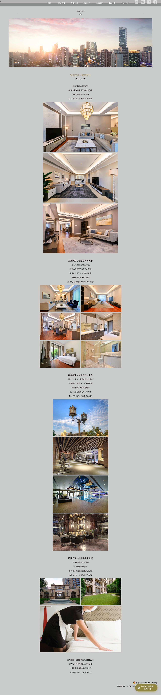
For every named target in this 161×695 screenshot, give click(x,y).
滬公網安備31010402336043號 (146, 683)
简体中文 (111, 3)
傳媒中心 (86, 3)
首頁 (49, 3)
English (124, 3)
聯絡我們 (99, 3)
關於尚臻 (61, 3)
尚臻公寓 (74, 3)
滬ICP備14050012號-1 (125, 686)
